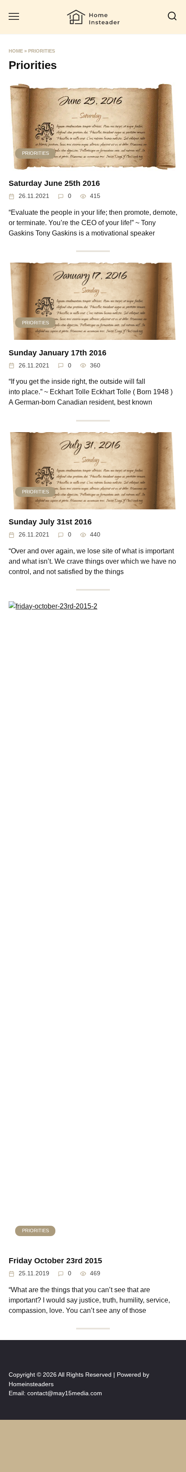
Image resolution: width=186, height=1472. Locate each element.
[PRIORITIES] (93, 165)
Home (16, 50)
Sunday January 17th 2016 (57, 352)
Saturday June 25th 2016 (54, 183)
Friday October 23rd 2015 (55, 1260)
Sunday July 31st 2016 (50, 522)
